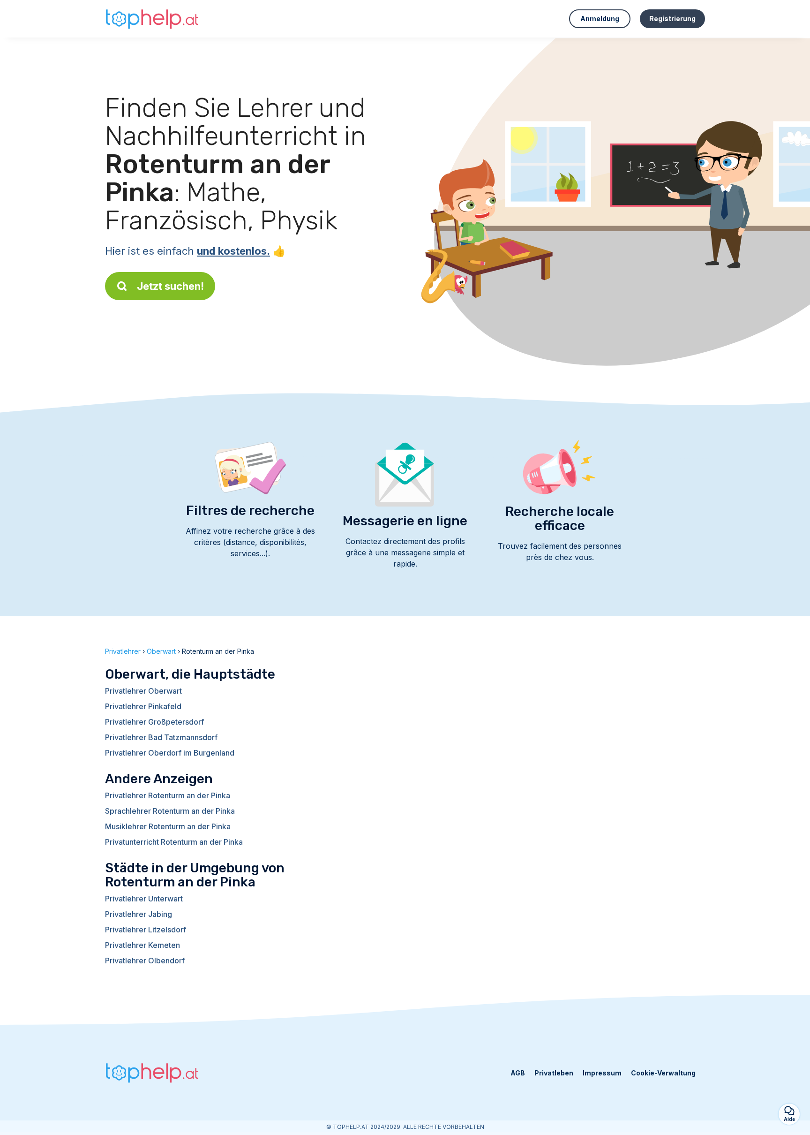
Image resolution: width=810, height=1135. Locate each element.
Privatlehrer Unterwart (144, 898)
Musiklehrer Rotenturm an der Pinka (168, 826)
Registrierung (672, 19)
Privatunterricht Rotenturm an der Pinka (174, 842)
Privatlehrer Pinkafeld (143, 706)
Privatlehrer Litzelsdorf (145, 929)
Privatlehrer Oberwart (143, 691)
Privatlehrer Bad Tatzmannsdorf (161, 737)
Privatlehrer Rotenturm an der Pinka (167, 795)
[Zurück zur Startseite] (152, 18)
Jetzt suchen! (170, 286)
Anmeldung (599, 19)
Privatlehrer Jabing (138, 914)
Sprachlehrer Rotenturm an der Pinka (170, 811)
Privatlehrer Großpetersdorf (154, 721)
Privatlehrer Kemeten (142, 945)
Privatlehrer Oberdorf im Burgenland (169, 752)
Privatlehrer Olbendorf (145, 960)
